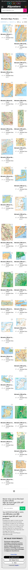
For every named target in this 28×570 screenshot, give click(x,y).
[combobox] (12, 10)
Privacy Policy (14, 554)
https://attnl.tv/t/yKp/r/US (9, 532)
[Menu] (2, 7)
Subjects (12, 22)
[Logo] (14, 6)
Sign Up (22, 508)
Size (18, 22)
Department (4, 22)
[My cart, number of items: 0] (25, 6)
